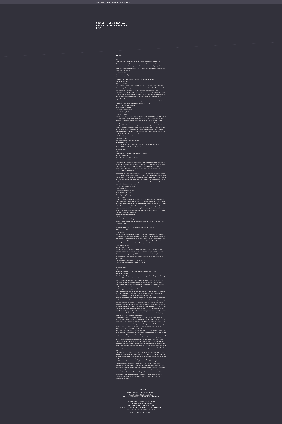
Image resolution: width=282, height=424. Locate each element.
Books (108, 2)
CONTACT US (115, 2)
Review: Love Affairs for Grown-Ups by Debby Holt (141, 392)
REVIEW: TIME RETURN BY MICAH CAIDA (141, 412)
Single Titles (141, 421)
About (102, 2)
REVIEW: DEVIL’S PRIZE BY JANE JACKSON (141, 394)
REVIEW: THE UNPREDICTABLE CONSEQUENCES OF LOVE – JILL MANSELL (141, 408)
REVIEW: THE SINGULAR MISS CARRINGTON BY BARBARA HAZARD (141, 399)
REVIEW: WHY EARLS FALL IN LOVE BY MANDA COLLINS (141, 410)
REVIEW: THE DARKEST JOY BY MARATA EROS (141, 405)
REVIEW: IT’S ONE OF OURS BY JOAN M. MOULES (141, 401)
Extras (122, 2)
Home (97, 2)
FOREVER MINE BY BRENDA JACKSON (141, 403)
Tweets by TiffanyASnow (122, 138)
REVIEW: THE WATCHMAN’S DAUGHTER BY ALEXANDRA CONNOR (141, 397)
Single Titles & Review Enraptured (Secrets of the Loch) (114, 25)
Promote (128, 2)
